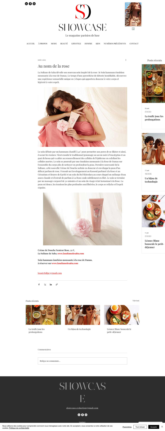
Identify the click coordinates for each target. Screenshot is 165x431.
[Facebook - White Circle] (82, 414)
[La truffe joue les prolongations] (43, 315)
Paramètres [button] (127, 427)
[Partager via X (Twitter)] (45, 284)
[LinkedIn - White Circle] (79, 414)
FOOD (148, 111)
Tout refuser (140, 427)
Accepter (153, 427)
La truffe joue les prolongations (37, 330)
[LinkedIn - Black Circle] (26, 3)
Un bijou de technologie (79, 329)
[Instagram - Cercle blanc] (86, 414)
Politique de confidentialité (19, 428)
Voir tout (136, 300)
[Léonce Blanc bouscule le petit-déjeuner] (121, 315)
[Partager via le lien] (57, 284)
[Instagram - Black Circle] (34, 3)
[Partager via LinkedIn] (51, 284)
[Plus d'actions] (125, 59)
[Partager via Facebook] (39, 284)
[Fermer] (162, 427)
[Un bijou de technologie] (82, 315)
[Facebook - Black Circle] (30, 3)
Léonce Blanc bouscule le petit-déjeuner (119, 330)
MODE (148, 173)
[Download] (133, 29)
